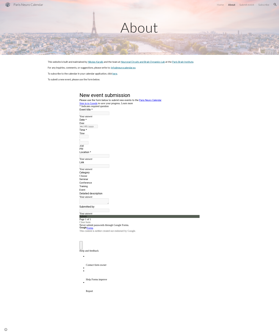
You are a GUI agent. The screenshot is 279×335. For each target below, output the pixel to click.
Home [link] (220, 4)
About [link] (231, 4)
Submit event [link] (246, 4)
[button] (275, 4)
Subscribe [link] (263, 4)
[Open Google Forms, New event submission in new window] (195, 95)
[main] (139, 27)
